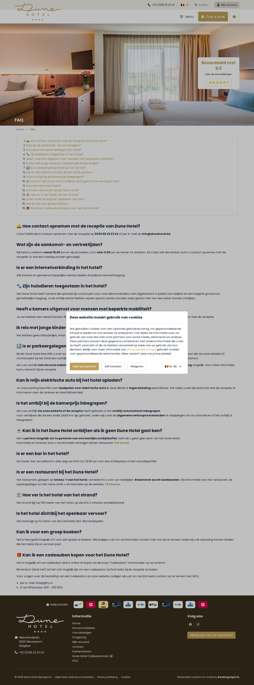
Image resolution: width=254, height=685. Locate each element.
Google (151, 349)
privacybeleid (135, 349)
